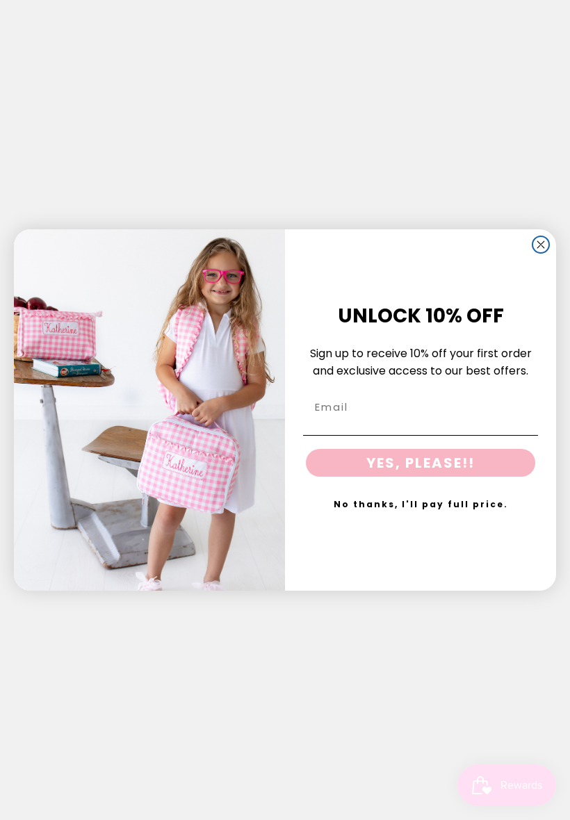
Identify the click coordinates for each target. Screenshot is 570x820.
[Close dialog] (540, 244)
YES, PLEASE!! (420, 463)
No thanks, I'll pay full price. (421, 504)
